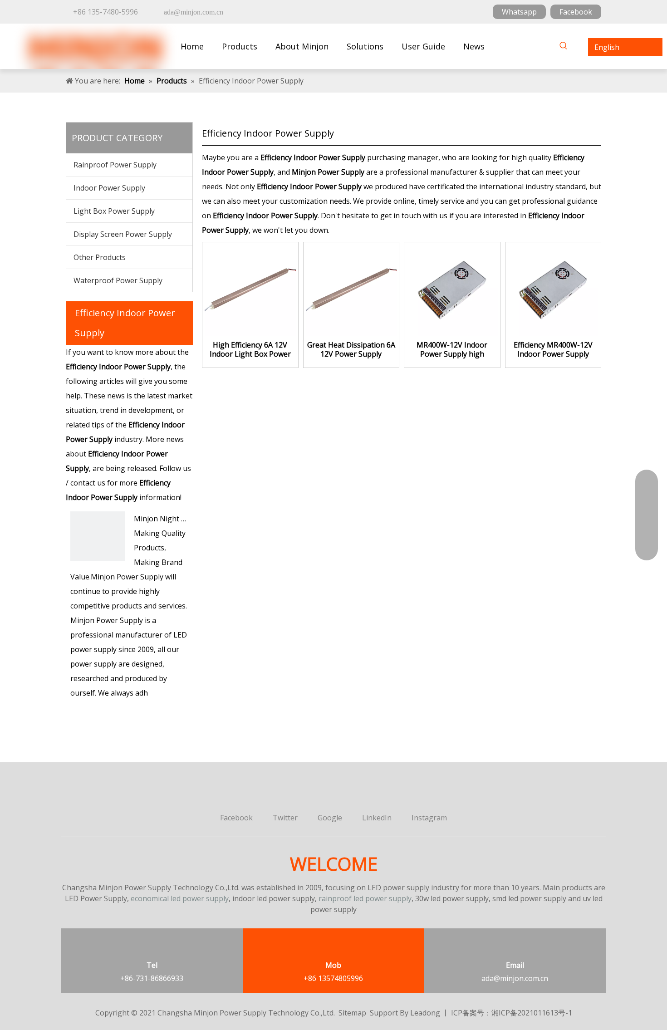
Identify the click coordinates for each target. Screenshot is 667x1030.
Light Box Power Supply (114, 211)
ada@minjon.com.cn (514, 978)
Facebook (575, 12)
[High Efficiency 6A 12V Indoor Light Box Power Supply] (250, 289)
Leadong (425, 1013)
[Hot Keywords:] (563, 47)
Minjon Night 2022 (165, 519)
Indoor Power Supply (109, 188)
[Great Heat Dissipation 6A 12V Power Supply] (351, 289)
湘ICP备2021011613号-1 (531, 1013)
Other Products (100, 257)
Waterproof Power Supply (118, 280)
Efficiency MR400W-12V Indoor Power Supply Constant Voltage (553, 349)
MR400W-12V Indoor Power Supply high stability (452, 349)
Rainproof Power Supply (115, 165)
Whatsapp (519, 12)
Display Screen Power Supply (123, 234)
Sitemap (352, 1013)
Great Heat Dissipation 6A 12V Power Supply (351, 349)
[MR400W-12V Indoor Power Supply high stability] (452, 289)
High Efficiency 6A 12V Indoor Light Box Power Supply (250, 349)
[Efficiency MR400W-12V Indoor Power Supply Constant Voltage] (553, 289)
